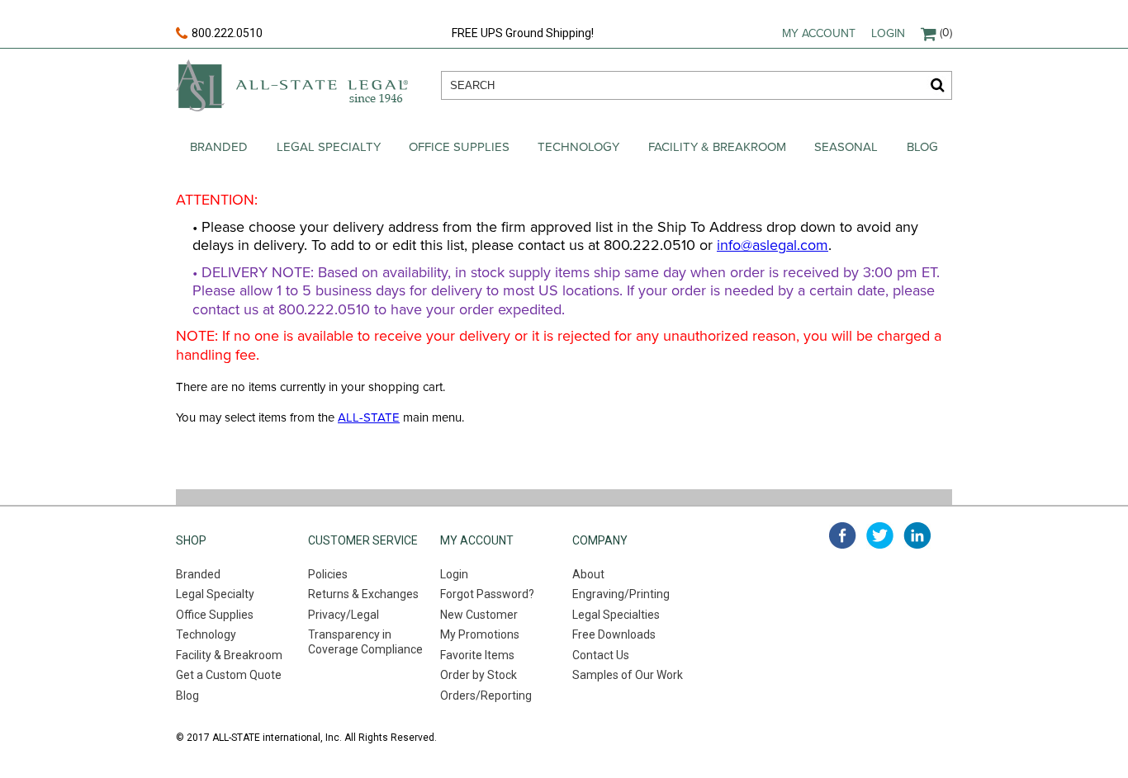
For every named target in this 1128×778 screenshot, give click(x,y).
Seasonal (846, 146)
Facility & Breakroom (717, 146)
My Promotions (479, 634)
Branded (219, 146)
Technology (578, 146)
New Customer (479, 614)
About (588, 574)
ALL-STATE (369, 417)
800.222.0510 (227, 33)
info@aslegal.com (772, 245)
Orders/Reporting (486, 695)
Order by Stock (478, 674)
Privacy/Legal (343, 614)
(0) (946, 33)
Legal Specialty (329, 146)
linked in (917, 535)
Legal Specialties (616, 614)
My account (818, 33)
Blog (922, 146)
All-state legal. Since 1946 (292, 85)
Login (888, 33)
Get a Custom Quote (229, 674)
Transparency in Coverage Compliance (365, 642)
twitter (879, 535)
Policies (328, 574)
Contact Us (600, 655)
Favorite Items (477, 655)
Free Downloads (614, 634)
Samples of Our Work (627, 674)
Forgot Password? (487, 594)
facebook (842, 535)
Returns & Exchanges (363, 594)
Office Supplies (459, 146)
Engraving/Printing (621, 594)
